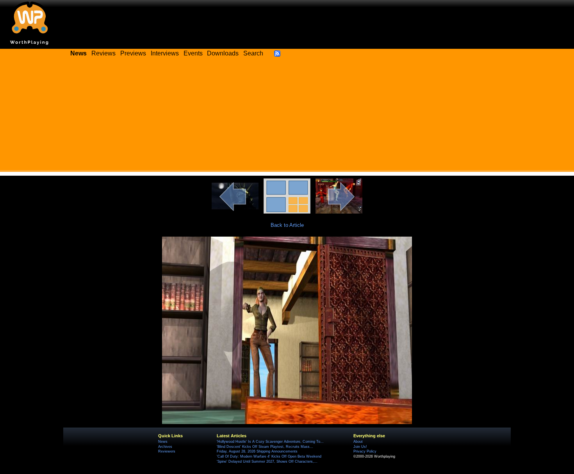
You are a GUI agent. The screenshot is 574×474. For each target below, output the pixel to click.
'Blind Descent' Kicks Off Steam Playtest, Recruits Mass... (265, 447)
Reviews (103, 53)
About (358, 442)
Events (193, 53)
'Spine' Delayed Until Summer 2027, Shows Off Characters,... (267, 461)
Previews (133, 53)
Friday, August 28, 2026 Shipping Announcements (257, 451)
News (163, 442)
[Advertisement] (287, 117)
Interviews (165, 53)
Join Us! (360, 447)
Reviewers (166, 451)
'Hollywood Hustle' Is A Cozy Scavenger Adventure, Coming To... (270, 442)
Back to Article (287, 225)
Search (253, 53)
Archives (165, 447)
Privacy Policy (364, 451)
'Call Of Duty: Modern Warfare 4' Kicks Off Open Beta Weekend (269, 456)
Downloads (223, 53)
